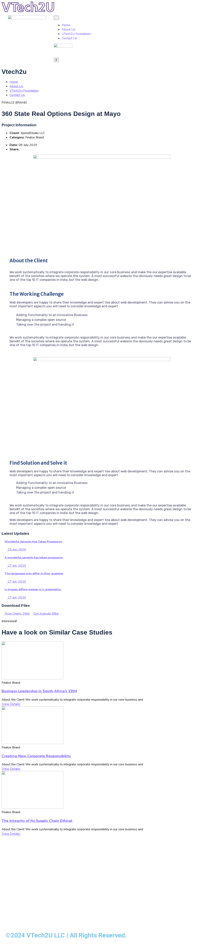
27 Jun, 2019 (16, 565)
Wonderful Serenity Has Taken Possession (33, 541)
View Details (11, 704)
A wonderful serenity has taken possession (34, 557)
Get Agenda (46, 613)
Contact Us (69, 38)
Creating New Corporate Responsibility (36, 756)
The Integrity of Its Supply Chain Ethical (37, 820)
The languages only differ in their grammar (34, 573)
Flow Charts (17, 613)
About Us (68, 29)
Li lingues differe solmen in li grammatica (33, 589)
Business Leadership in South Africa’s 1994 (39, 691)
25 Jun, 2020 (16, 549)
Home (66, 25)
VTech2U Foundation (76, 34)
